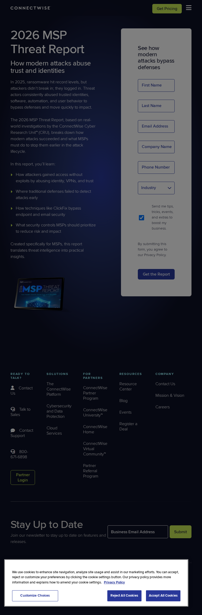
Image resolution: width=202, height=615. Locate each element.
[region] (96, 583)
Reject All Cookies (124, 595)
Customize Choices (35, 595)
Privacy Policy (114, 582)
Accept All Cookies (163, 595)
